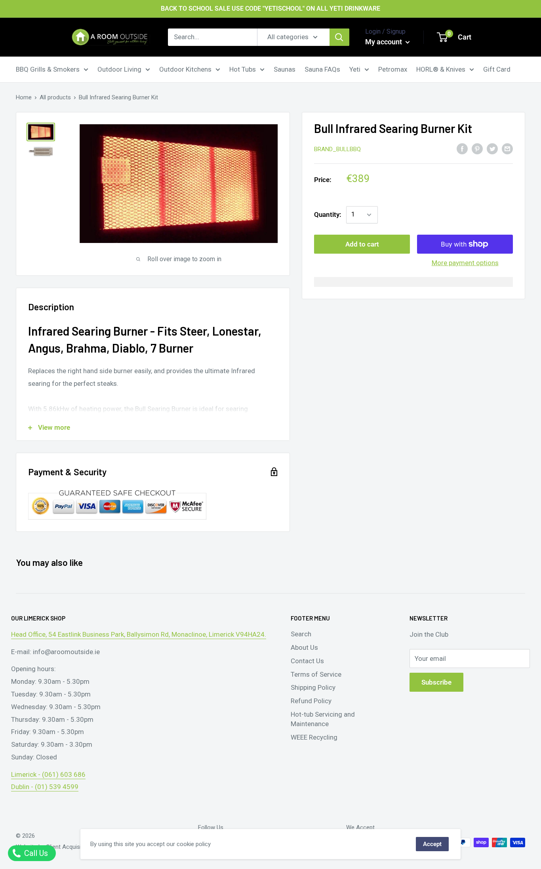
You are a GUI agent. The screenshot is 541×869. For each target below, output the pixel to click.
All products (55, 97)
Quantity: (327, 214)
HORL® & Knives (440, 69)
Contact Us (307, 661)
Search (301, 634)
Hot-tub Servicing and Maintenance (323, 719)
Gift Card (497, 69)
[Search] (339, 37)
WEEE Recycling (314, 737)
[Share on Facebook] (462, 148)
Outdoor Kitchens (185, 69)
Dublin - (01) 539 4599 (44, 787)
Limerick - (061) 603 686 (48, 774)
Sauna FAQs (322, 69)
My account (384, 42)
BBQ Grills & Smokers (48, 69)
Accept (432, 844)
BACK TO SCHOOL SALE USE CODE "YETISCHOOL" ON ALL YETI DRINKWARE (270, 8)
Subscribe (436, 682)
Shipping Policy (313, 687)
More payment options (465, 263)
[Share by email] (507, 148)
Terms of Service (316, 674)
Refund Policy (311, 701)
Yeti (354, 69)
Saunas (284, 69)
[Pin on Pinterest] (477, 148)
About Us (304, 647)
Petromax (392, 69)
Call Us (35, 853)
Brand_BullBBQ (337, 149)
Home (24, 97)
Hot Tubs (242, 69)
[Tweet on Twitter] (492, 148)
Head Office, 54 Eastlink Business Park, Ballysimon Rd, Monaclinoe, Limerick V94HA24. (138, 634)
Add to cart (362, 244)
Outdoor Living (119, 69)
